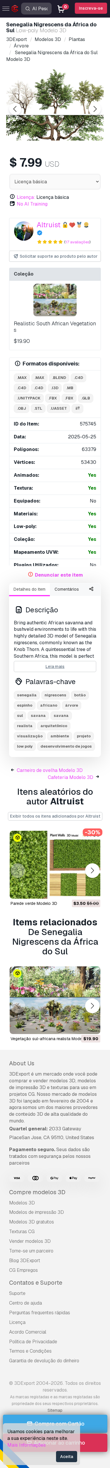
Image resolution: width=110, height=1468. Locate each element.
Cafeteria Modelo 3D (70, 777)
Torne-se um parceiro (31, 1251)
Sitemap (55, 1410)
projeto (84, 736)
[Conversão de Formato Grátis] (77, 408)
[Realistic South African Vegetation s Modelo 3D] (55, 300)
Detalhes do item (29, 589)
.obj (21, 408)
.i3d (54, 387)
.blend (59, 377)
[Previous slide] (15, 109)
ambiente (59, 736)
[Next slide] (95, 109)
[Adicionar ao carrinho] (80, 891)
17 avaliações (77, 242)
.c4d (78, 377)
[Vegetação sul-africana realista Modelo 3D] (55, 1000)
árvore (71, 705)
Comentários (67, 589)
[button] (92, 870)
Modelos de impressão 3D (36, 1212)
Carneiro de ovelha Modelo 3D (50, 770)
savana (38, 715)
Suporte (17, 1293)
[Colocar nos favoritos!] (92, 891)
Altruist (48, 224)
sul (20, 715)
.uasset (58, 408)
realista (25, 725)
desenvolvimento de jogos (66, 746)
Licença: (26, 197)
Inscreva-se (91, 8)
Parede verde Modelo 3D (34, 903)
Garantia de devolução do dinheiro (44, 1361)
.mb (69, 387)
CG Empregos (23, 1270)
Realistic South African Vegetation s (55, 327)
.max (22, 377)
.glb (85, 398)
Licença (17, 1322)
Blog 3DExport (24, 1260)
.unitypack (28, 398)
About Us (21, 1063)
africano (48, 705)
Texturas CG (22, 1231)
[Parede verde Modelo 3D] (55, 865)
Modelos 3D (22, 1203)
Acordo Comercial (27, 1332)
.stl (38, 408)
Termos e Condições (30, 1351)
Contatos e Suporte (35, 1282)
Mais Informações (26, 1445)
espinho (24, 705)
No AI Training (32, 204)
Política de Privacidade (33, 1342)
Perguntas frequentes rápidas (39, 1313)
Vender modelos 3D (30, 1241)
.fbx (52, 398)
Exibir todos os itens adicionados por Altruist (55, 816)
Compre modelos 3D (37, 1192)
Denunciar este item (59, 575)
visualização (30, 736)
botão (80, 695)
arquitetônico (53, 725)
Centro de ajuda (25, 1303)
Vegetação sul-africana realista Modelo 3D (51, 1038)
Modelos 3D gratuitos (31, 1222)
